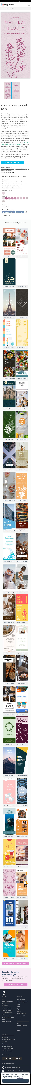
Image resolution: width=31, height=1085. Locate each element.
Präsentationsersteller (8, 1015)
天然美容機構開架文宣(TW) (21, 169)
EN (10, 172)
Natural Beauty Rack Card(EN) (8, 169)
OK (15, 1080)
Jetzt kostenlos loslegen (15, 984)
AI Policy (4, 1041)
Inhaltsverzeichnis (22, 1016)
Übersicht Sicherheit (7, 1048)
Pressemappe (20, 1028)
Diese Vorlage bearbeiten (12, 162)
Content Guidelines (7, 1046)
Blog (18, 1009)
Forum (18, 1004)
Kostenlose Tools (21, 1013)
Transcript (5, 215)
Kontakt (19, 1030)
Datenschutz (5, 1044)
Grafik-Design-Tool (7, 1010)
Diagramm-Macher (7, 1008)
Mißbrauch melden (7, 1051)
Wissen (19, 1011)
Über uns (19, 1023)
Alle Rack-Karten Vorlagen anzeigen (15, 964)
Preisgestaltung (6, 1021)
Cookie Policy (20, 1077)
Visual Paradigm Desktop (18, 1)
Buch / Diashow (21, 999)
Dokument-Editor (7, 1012)
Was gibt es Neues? (22, 1025)
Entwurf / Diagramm (22, 1002)
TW (12, 172)
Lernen (18, 1006)
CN (13, 172)
